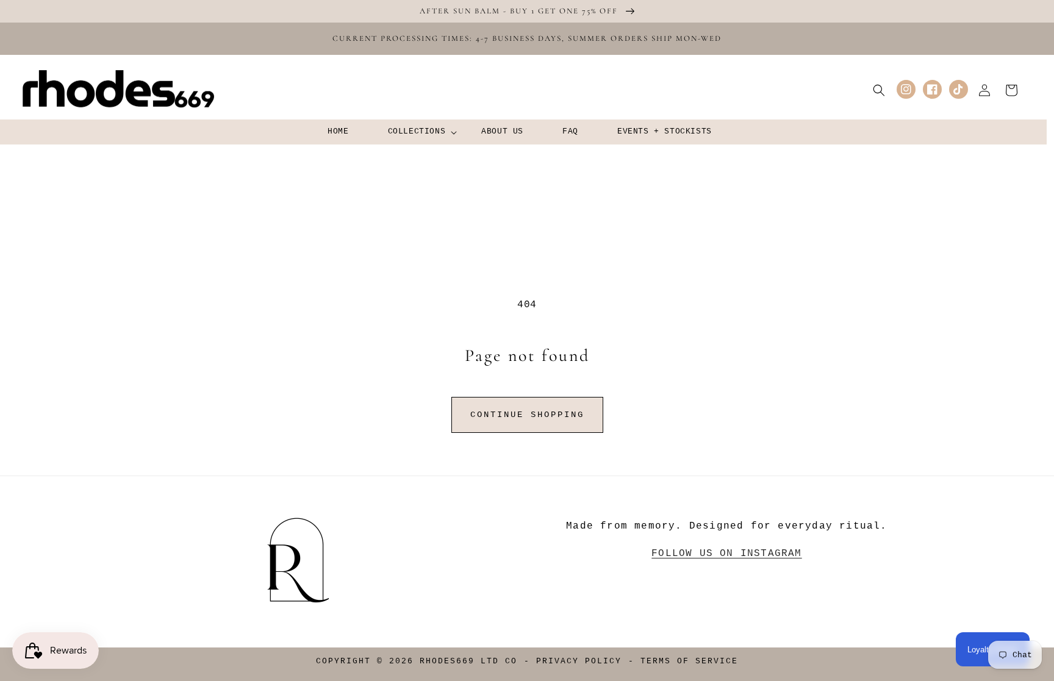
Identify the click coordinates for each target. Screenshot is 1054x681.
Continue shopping (527, 414)
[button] (415, 131)
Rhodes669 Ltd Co (468, 661)
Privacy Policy (579, 661)
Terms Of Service (689, 661)
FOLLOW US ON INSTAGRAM (726, 553)
